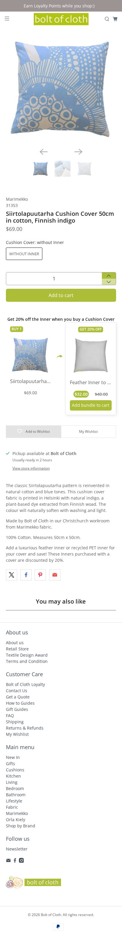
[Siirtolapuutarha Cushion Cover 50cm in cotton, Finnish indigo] (61, 88)
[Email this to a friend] (54, 574)
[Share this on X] (11, 574)
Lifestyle (14, 801)
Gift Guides (17, 709)
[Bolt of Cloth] (61, 19)
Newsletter (17, 849)
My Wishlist (17, 734)
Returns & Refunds (25, 728)
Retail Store (17, 649)
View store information (31, 468)
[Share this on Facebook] (26, 574)
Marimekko (17, 199)
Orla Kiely (15, 819)
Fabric (12, 807)
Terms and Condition (27, 661)
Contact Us (16, 690)
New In (13, 757)
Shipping (15, 722)
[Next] (78, 151)
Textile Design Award (27, 655)
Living (11, 782)
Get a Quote (18, 697)
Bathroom (15, 794)
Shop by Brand (20, 826)
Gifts (10, 763)
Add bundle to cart (90, 405)
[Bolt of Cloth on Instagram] (21, 861)
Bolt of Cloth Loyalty (25, 684)
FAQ (10, 715)
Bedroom (15, 788)
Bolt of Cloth (51, 914)
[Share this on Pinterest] (40, 574)
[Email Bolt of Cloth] (8, 861)
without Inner (24, 253)
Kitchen (13, 776)
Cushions (15, 770)
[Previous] (43, 151)
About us (15, 642)
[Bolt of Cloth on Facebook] (14, 861)
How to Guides (20, 703)
